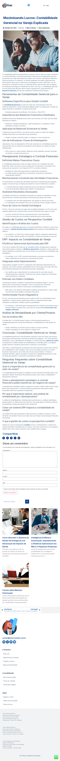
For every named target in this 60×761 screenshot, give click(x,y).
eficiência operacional (31, 249)
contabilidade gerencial (12, 105)
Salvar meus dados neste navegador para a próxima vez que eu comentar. (26, 489)
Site (4, 482)
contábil (27, 425)
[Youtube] (14, 641)
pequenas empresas (9, 90)
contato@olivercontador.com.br (14, 638)
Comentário (7, 450)
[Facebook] (3, 641)
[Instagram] (7, 641)
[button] (28, 5)
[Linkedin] (10, 641)
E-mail (5, 476)
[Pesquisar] (27, 502)
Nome (5, 470)
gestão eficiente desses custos (22, 229)
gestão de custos (52, 340)
